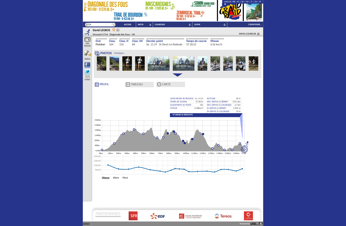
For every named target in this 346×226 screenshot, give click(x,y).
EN (247, 2)
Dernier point (154, 41)
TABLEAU (137, 84)
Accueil (127, 25)
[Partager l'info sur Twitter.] (87, 71)
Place (125, 178)
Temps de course (196, 41)
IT (251, 2)
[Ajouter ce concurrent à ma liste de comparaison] (117, 29)
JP (260, 2)
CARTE (166, 84)
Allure (116, 178)
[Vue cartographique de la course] (159, 84)
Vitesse (214, 41)
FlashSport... (119, 53)
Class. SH (137, 41)
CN (255, 2)
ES (238, 2)
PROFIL (104, 84)
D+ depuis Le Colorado (218, 111)
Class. (112, 41)
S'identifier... (255, 25)
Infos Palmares (87, 44)
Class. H (123, 41)
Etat (98, 41)
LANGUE (228, 2)
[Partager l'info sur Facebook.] (87, 65)
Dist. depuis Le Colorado (219, 105)
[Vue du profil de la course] (97, 85)
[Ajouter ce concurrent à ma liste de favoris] (114, 29)
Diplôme (87, 59)
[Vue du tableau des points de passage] (128, 85)
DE (242, 2)
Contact (87, 79)
